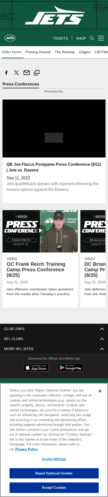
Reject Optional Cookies (54, 473)
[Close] (99, 395)
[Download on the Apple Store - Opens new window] (36, 368)
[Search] (92, 38)
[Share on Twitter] (17, 75)
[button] (53, 137)
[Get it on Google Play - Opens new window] (70, 370)
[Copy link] (37, 73)
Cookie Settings (54, 459)
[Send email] (27, 75)
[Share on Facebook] (7, 75)
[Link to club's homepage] (10, 36)
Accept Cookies (54, 487)
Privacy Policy (65, 449)
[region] (54, 442)
